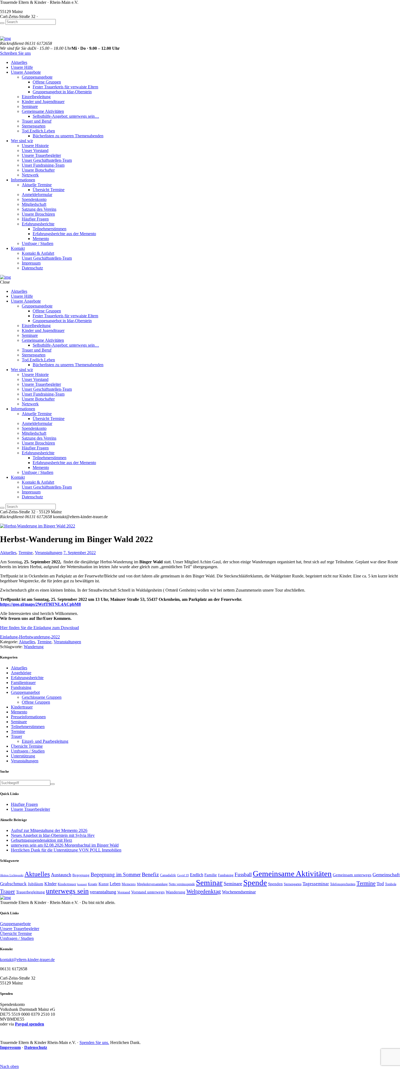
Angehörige (21, 672)
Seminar (209, 882)
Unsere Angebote (26, 72)
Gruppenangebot (25, 692)
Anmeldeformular (37, 194)
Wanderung (34, 646)
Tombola (390, 884)
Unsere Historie (35, 145)
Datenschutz (32, 268)
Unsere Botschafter (38, 170)
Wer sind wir (22, 140)
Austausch (61, 874)
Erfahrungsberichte (38, 224)
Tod (380, 883)
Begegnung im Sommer (116, 874)
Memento (41, 238)
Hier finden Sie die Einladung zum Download (39, 627)
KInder (50, 883)
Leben (115, 883)
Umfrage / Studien (37, 243)
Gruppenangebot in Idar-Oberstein (62, 91)
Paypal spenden (29, 1024)
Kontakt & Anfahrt (38, 253)
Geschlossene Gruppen (41, 697)
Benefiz (150, 874)
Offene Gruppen (47, 82)
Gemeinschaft (386, 874)
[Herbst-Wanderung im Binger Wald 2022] (37, 526)
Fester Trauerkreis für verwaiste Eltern (65, 87)
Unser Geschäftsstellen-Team (47, 160)
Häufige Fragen (35, 219)
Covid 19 (183, 875)
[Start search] (2, 23)
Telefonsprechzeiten (342, 884)
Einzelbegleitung (36, 96)
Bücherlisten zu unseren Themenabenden (68, 135)
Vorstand (123, 892)
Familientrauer (23, 682)
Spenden (275, 883)
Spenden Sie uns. (94, 1042)
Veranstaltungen (48, 552)
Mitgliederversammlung (152, 884)
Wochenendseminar (239, 892)
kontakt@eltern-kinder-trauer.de (27, 959)
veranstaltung (103, 891)
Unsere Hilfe (22, 67)
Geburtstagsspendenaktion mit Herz (41, 840)
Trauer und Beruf (36, 121)
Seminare (30, 106)
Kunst (104, 883)
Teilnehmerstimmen (49, 228)
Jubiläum (35, 884)
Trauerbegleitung (30, 892)
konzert (82, 884)
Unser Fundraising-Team (43, 165)
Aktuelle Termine (37, 184)
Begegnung (81, 875)
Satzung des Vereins (39, 209)
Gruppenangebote (37, 77)
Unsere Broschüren (38, 214)
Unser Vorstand (35, 150)
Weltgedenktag (203, 891)
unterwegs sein (67, 891)
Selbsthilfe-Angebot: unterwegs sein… (66, 116)
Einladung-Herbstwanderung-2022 (30, 637)
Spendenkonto (34, 199)
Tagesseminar (316, 883)
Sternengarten (33, 126)
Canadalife (168, 875)
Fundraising (21, 687)
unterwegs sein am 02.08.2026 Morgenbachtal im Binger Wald (65, 845)
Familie (210, 875)
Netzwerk (30, 175)
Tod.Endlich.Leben (38, 131)
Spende (255, 882)
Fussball (243, 874)
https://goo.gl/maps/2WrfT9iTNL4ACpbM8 (40, 604)
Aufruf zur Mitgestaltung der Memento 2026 (49, 830)
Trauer (16, 736)
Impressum (31, 263)
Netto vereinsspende (182, 884)
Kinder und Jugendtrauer (43, 101)
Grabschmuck (13, 883)
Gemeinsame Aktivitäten (43, 111)
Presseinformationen (28, 716)
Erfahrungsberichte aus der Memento (64, 233)
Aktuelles (19, 62)
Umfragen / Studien (28, 751)
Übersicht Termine (48, 189)
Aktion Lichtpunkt (11, 875)
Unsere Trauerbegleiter (41, 155)
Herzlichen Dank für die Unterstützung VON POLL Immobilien (66, 850)
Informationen (23, 180)
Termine (26, 552)
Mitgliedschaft (34, 204)
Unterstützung (23, 756)
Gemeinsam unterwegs (352, 875)
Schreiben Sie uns (15, 53)
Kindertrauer (22, 707)
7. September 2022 (79, 552)
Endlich (196, 874)
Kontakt (18, 248)
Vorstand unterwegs (148, 892)
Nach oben (9, 1066)
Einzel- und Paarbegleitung (45, 741)
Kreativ (92, 884)
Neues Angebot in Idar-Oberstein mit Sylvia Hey (53, 835)
